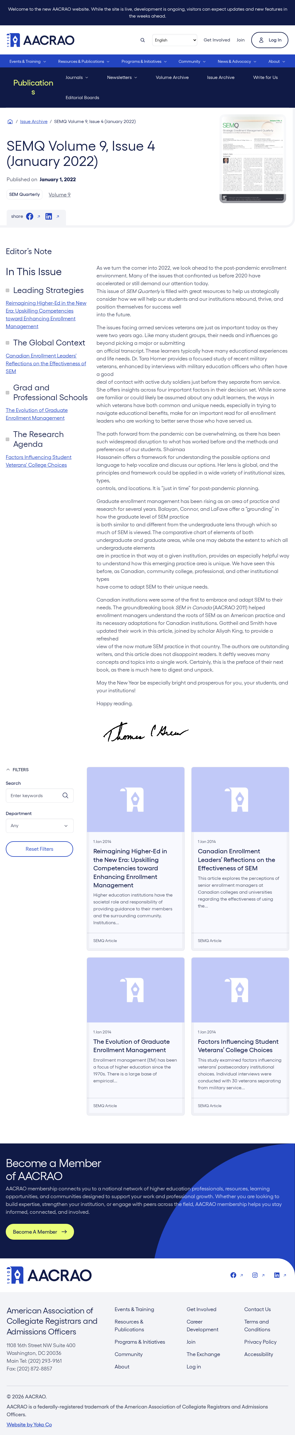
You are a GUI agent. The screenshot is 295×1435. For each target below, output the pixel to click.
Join (241, 40)
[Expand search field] (142, 40)
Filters (21, 769)
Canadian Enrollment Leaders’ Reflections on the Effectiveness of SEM (46, 363)
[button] (40, 825)
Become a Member (35, 1232)
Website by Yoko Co (29, 1424)
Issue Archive (34, 121)
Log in (275, 40)
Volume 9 (60, 195)
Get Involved (217, 40)
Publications (33, 87)
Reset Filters (39, 849)
